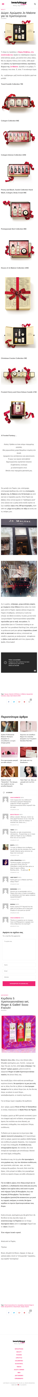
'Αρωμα (6, 694)
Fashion (19, 1355)
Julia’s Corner (19, 1369)
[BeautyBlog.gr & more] (19, 4)
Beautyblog (14, 814)
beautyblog (21, 1305)
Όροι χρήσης (19, 1349)
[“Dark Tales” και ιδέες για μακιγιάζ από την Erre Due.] (28, 771)
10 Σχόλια (9, 792)
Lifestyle (19, 1358)
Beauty (3, 9)
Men (19, 1372)
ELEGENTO (23, 1384)
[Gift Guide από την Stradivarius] (28, 752)
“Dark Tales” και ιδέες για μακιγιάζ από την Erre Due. (28, 782)
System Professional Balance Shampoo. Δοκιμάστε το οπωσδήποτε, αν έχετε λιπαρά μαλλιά (8, 739)
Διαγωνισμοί (4, 995)
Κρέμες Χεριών (25, 1306)
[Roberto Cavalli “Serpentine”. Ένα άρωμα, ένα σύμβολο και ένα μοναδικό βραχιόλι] (9, 771)
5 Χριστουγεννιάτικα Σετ (10, 1305)
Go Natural (19, 1363)
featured (11, 694)
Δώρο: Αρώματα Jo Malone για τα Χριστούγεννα (18, 14)
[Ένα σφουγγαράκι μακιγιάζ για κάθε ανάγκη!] (9, 752)
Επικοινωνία (19, 1378)
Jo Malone (14, 67)
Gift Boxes (17, 694)
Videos (19, 1366)
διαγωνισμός (16, 1306)
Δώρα (8, 695)
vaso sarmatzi (15, 797)
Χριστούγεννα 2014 (15, 695)
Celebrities (19, 1360)
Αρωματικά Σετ (9, 1306)
